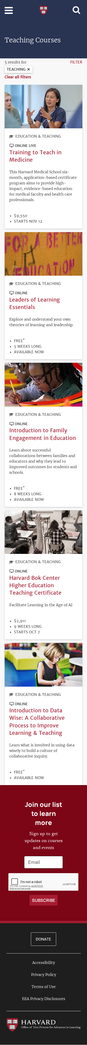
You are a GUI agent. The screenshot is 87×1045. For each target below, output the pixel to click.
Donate (43, 939)
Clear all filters (18, 77)
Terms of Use (44, 986)
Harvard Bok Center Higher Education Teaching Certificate (35, 585)
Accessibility (43, 962)
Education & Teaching (38, 136)
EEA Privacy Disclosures (43, 998)
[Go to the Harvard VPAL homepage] (43, 1024)
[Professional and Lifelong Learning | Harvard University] (43, 10)
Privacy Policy (43, 974)
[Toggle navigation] (9, 10)
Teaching (16, 69)
